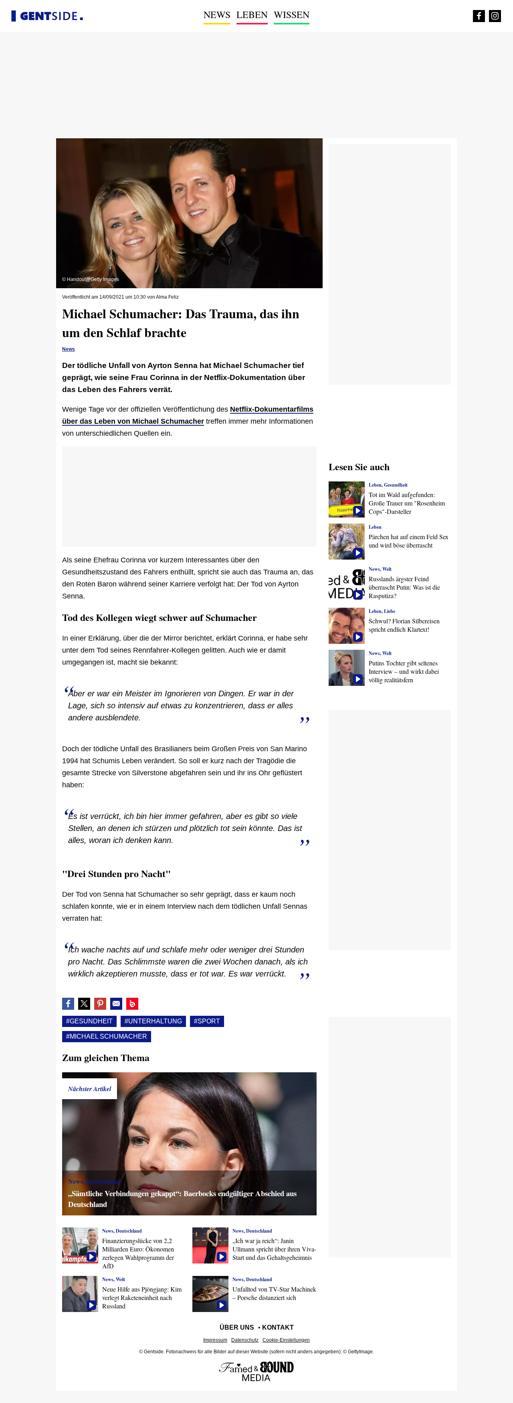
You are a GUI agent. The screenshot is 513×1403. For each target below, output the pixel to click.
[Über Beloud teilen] (132, 1004)
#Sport (207, 1021)
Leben (252, 14)
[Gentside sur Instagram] (495, 16)
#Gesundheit (89, 1021)
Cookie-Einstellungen (286, 1340)
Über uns (237, 1327)
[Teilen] (100, 1004)
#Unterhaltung (153, 1021)
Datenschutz (245, 1340)
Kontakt (278, 1327)
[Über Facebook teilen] (68, 1004)
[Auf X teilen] (84, 1004)
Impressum (215, 1340)
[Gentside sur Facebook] (479, 16)
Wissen (291, 14)
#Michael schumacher (106, 1036)
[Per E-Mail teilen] (116, 1004)
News (217, 14)
